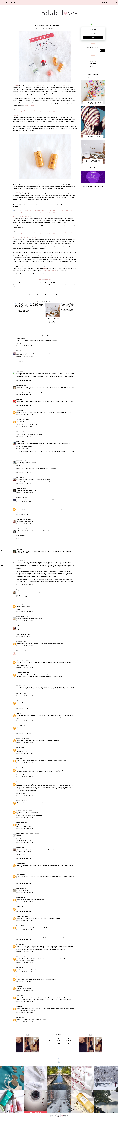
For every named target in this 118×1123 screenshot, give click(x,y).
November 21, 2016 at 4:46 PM (24, 680)
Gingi (17, 758)
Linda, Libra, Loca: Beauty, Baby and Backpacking (29, 392)
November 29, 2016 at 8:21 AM (24, 1012)
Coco (17, 549)
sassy (17, 371)
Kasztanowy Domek (21, 604)
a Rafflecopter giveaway (44, 279)
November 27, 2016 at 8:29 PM (24, 951)
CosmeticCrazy (20, 507)
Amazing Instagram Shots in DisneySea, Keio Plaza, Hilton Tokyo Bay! (34, 481)
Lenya (18, 590)
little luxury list (20, 497)
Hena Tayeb (19, 888)
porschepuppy (20, 641)
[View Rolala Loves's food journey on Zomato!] (93, 186)
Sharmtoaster (23, 793)
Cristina (18, 967)
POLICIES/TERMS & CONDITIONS (58, 2)
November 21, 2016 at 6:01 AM (24, 405)
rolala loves (50, 1120)
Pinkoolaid (19, 874)
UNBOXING (59, 23)
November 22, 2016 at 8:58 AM (24, 883)
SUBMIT (93, 37)
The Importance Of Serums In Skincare (37, 306)
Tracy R (18, 995)
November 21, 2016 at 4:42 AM (24, 394)
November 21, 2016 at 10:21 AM (25, 501)
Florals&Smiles (20, 731)
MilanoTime (19, 460)
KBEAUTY (49, 23)
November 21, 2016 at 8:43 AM (24, 455)
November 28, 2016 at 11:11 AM (25, 981)
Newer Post (21, 330)
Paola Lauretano (20, 528)
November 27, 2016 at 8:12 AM (24, 929)
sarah (17, 713)
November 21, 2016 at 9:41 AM (24, 483)
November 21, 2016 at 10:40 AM (25, 523)
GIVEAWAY (45, 23)
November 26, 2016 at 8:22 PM (24, 911)
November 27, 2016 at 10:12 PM (24, 962)
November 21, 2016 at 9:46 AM (24, 492)
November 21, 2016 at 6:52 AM (24, 427)
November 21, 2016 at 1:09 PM (24, 636)
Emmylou (18, 441)
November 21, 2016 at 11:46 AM (25, 555)
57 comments (49, 28)
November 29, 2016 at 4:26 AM (24, 1001)
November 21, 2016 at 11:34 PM (24, 776)
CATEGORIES (73, 2)
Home (28, 2)
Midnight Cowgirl (21, 650)
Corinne (18, 625)
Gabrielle (18, 847)
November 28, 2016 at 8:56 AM (24, 971)
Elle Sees (18, 432)
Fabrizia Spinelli (20, 822)
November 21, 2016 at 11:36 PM (24, 795)
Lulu (17, 399)
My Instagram (20, 542)
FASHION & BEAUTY (22, 553)
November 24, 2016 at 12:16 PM (24, 901)
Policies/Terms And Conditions (72, 1120)
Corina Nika (19, 488)
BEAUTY (35, 23)
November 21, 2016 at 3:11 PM (24, 667)
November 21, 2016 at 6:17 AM (24, 414)
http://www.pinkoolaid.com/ (23, 881)
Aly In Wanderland (21, 419)
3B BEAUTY (30, 23)
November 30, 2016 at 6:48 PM (24, 1021)
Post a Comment (19, 1025)
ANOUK (18, 343)
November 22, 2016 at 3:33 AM (24, 817)
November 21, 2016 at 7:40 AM (24, 436)
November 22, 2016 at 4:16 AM (24, 828)
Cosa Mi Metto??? (26, 826)
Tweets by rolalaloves (93, 167)
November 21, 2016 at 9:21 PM (24, 742)
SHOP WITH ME (86, 2)
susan (18, 986)
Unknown (19, 747)
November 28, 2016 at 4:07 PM (24, 990)
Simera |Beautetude (21, 751)
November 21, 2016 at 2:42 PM (24, 655)
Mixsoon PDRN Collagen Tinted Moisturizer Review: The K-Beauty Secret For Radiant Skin (22, 311)
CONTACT (43, 2)
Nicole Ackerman (20, 738)
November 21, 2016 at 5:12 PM (24, 695)
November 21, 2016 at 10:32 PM (24, 762)
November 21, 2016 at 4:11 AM (24, 366)
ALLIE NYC (19, 685)
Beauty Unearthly (21, 616)
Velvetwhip (19, 956)
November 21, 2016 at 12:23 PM (24, 599)
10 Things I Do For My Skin (93, 136)
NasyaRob (19, 1017)
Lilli (17, 350)
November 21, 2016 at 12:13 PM (24, 585)
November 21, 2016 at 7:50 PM (24, 733)
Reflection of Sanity (27, 774)
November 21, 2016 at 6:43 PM (24, 720)
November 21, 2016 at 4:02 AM (24, 356)
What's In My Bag (93, 77)
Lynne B (18, 944)
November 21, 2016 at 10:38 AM (25, 514)
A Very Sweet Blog (21, 672)
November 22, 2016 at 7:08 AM (24, 858)
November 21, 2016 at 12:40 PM (24, 611)
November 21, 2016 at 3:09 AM (24, 345)
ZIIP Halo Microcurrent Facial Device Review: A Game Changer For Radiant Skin (52, 320)
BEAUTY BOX (39, 23)
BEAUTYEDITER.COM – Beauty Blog (26, 833)
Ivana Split (19, 560)
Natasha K (19, 925)
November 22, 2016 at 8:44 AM (24, 869)
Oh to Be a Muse (20, 660)
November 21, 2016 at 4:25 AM (24, 380)
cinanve (18, 410)
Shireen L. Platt (20, 767)
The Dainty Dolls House (22, 519)
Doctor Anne (19, 385)
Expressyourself (20, 535)
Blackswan (19, 477)
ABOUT (35, 2)
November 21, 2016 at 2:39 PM (24, 645)
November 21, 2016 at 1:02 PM (24, 620)
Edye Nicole (19, 897)
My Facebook (19, 538)
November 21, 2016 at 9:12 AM (24, 472)
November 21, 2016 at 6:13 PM (24, 708)
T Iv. (17, 977)
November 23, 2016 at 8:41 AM (24, 892)
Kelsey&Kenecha (21, 725)
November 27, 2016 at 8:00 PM (24, 939)
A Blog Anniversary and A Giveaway (93, 103)
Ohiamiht (18, 700)
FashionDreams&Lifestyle (23, 596)
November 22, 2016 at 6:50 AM (24, 842)
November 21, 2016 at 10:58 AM (25, 544)
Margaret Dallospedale (22, 810)
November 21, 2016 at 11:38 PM (24, 805)
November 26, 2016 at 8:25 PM (24, 920)
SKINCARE (54, 23)
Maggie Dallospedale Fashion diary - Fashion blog (29, 815)
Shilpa (18, 1006)
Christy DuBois (20, 907)
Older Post (69, 330)
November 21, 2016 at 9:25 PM (24, 753)
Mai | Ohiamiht (20, 706)
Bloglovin (18, 838)
